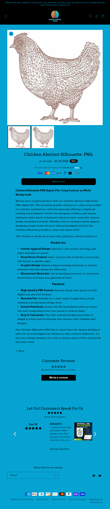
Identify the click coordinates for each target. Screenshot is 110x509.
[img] (55, 413)
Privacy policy (97, 502)
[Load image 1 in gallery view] (19, 137)
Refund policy (43, 499)
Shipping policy (96, 499)
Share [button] (21, 351)
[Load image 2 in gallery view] (43, 137)
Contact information (77, 499)
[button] (6, 16)
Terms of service (59, 499)
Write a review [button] (58, 377)
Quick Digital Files (25, 499)
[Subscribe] (55, 475)
